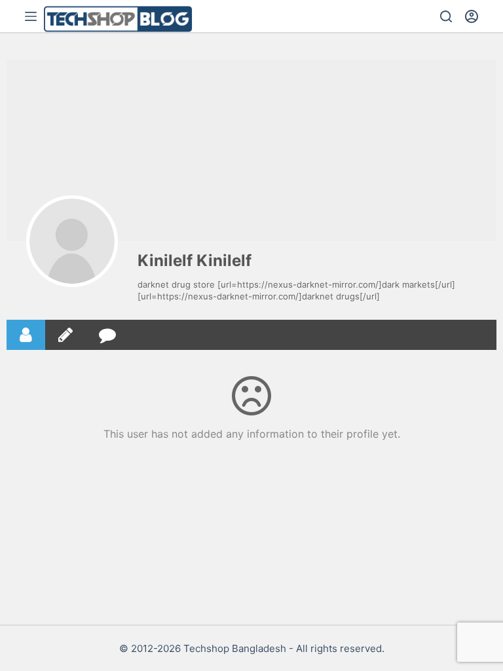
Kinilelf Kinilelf (195, 260)
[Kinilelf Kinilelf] (72, 241)
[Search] (446, 16)
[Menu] (31, 16)
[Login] (471, 16)
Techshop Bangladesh (234, 648)
